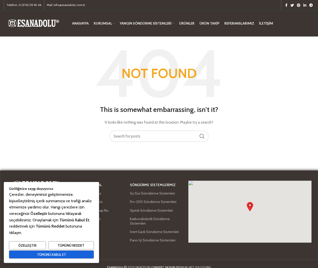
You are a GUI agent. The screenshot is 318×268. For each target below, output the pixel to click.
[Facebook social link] (286, 5)
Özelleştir (27, 245)
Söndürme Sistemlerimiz (153, 185)
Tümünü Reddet (71, 245)
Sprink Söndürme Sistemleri (151, 210)
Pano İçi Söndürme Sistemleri (152, 240)
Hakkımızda (92, 193)
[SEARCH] (202, 136)
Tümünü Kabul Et (51, 255)
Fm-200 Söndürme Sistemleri (153, 202)
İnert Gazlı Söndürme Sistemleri (154, 232)
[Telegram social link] (311, 5)
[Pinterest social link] (298, 5)
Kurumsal (93, 185)
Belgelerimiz (93, 202)
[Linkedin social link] (305, 5)
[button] (250, 207)
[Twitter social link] (292, 5)
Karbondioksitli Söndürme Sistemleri (150, 221)
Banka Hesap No (96, 210)
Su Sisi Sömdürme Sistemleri (152, 193)
